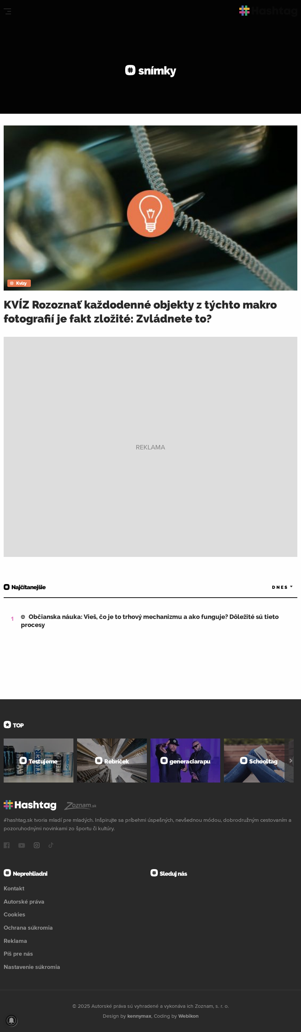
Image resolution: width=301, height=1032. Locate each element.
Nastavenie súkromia (32, 966)
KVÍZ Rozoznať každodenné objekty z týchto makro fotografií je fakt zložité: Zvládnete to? (140, 311)
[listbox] (271, 587)
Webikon (188, 1016)
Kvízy (21, 283)
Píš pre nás (18, 953)
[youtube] (21, 846)
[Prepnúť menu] (7, 11)
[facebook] (7, 846)
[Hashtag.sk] (268, 11)
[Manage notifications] (11, 1020)
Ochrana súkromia (28, 927)
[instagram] (37, 846)
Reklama (15, 940)
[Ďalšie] (290, 761)
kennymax (139, 1016)
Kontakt (14, 888)
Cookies (14, 914)
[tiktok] (51, 846)
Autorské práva (24, 901)
